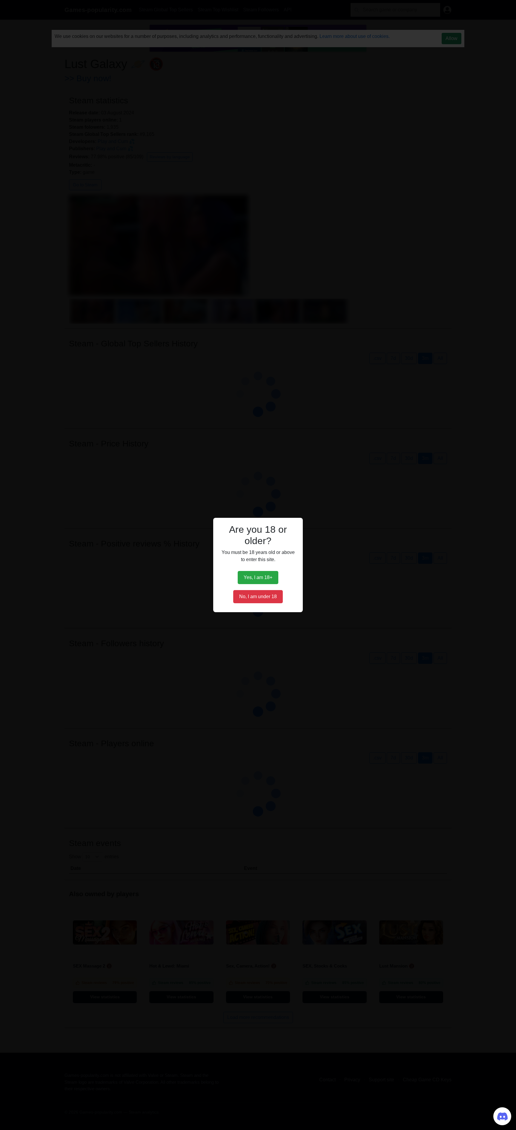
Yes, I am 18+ (258, 577)
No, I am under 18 (258, 596)
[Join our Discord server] (502, 1116)
